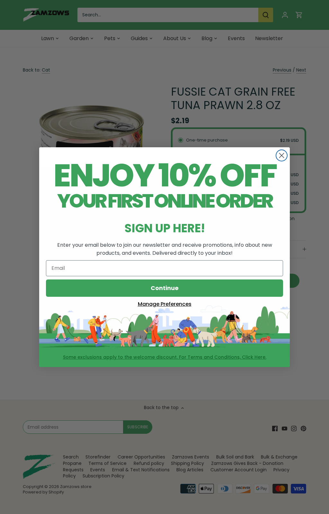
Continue (165, 288)
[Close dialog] (281, 155)
